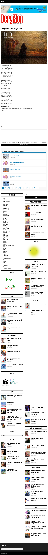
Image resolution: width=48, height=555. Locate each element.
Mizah (4, 244)
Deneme (4, 211)
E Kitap (4, 218)
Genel (4, 230)
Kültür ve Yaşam (6, 240)
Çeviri (4, 207)
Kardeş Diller (5, 235)
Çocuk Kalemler (6, 210)
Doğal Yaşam (5, 214)
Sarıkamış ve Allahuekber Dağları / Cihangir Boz (19, 183)
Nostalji (4, 248)
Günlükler (5, 232)
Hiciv (4, 234)
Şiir (4, 257)
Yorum (2, 110)
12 (34, 187)
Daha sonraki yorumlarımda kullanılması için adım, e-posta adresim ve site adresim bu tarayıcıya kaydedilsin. (24, 142)
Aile (4, 198)
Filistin (4, 225)
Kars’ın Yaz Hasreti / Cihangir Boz (16, 155)
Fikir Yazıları (5, 224)
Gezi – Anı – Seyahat (7, 231)
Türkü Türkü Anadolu (7, 268)
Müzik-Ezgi (5, 247)
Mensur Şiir (5, 242)
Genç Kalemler (6, 228)
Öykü (4, 249)
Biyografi (5, 205)
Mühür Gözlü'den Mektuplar (8, 245)
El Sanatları (5, 222)
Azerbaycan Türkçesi (7, 203)
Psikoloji (5, 251)
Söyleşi (4, 261)
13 (37, 187)
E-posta (3, 131)
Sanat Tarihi (5, 255)
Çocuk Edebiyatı (6, 208)
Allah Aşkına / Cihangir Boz (15, 169)
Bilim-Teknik (5, 204)
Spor (4, 262)
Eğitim (4, 221)
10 (27, 187)
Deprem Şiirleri (6, 212)
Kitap (4, 238)
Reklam (4, 252)
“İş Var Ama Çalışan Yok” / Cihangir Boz (17, 162)
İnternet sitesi (4, 136)
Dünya (4, 217)
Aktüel (4, 200)
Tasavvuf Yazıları (6, 265)
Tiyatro (4, 267)
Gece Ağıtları (5, 227)
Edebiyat (5, 220)
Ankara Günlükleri (6, 201)
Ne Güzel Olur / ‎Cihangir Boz (15, 176)
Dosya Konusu (6, 215)
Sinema (4, 259)
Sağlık (4, 254)
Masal (4, 241)
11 (31, 187)
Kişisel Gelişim (6, 237)
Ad (2, 126)
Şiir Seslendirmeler (7, 258)
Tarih (4, 264)
